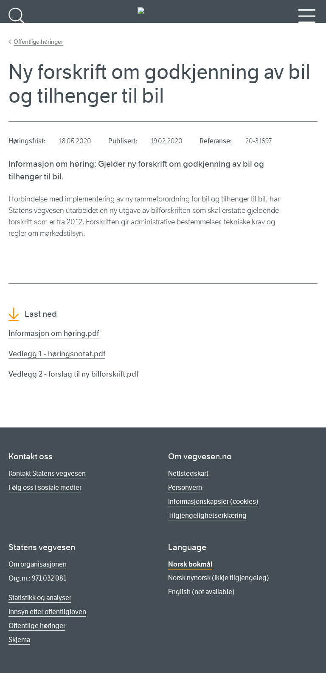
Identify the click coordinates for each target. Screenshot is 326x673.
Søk (16, 30)
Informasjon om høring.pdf (53, 333)
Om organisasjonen (37, 564)
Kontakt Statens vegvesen (47, 473)
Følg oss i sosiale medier (45, 487)
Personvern (185, 487)
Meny (306, 30)
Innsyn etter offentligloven (47, 612)
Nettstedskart (188, 473)
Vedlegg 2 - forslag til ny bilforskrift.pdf (73, 374)
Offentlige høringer (38, 41)
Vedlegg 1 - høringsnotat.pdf (56, 353)
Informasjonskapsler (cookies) (213, 501)
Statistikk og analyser (39, 598)
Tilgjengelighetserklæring (207, 515)
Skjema (19, 640)
